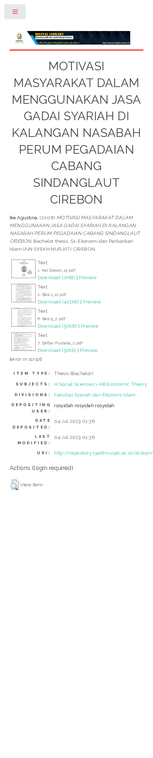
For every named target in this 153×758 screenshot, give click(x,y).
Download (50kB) (57, 326)
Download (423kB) (58, 301)
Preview (88, 277)
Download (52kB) (57, 350)
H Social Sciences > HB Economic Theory (100, 384)
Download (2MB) (56, 277)
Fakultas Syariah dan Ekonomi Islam (95, 395)
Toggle (15, 13)
